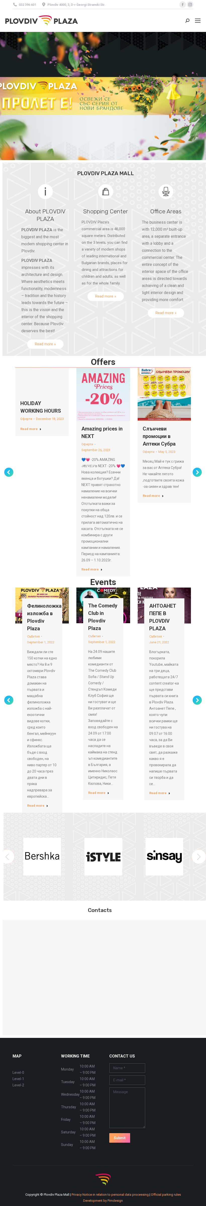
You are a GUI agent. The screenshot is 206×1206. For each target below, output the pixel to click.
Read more (29, 429)
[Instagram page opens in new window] (190, 4)
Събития (33, 636)
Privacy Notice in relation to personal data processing (110, 1194)
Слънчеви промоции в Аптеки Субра (159, 436)
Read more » (45, 344)
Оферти (26, 419)
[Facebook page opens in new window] (182, 4)
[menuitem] (103, 1200)
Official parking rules (166, 1194)
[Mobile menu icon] (197, 20)
